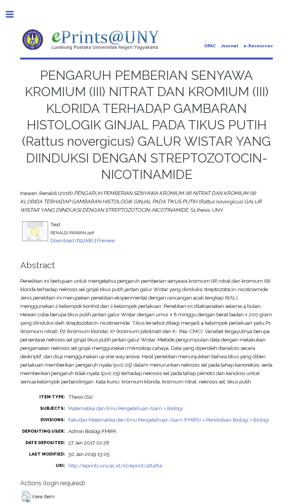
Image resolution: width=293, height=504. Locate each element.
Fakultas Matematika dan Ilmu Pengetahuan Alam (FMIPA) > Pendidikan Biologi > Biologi (168, 420)
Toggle (13, 14)
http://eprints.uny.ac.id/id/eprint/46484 (115, 465)
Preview (106, 240)
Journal (229, 45)
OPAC (210, 45)
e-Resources (258, 45)
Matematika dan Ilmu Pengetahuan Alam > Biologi (125, 408)
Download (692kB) (71, 240)
